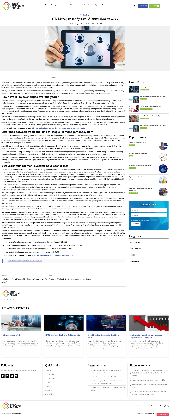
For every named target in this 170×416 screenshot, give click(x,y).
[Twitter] (7, 376)
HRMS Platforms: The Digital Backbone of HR (62, 335)
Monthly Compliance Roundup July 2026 (152, 96)
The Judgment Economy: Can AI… (150, 87)
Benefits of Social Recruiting (138, 154)
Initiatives (87, 5)
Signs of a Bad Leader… (136, 177)
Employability (68, 5)
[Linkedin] (12, 376)
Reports (97, 5)
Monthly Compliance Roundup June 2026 (153, 125)
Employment (55, 5)
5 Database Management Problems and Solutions (25, 261)
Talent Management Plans (137, 142)
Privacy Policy (150, 220)
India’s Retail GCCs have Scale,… (150, 116)
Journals (105, 5)
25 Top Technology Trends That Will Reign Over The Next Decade (58, 128)
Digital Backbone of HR (11, 335)
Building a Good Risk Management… (140, 165)
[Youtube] (16, 376)
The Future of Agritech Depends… (150, 106)
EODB (78, 5)
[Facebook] (3, 376)
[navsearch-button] (135, 6)
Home (47, 5)
